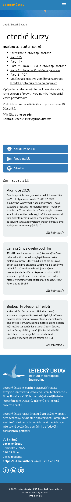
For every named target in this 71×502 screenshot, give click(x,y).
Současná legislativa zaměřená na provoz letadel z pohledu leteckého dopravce (36, 80)
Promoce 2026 (18, 190)
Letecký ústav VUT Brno (30, 489)
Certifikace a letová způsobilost (30, 53)
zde (29, 114)
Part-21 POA (18, 74)
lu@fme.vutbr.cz (53, 489)
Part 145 (16, 57)
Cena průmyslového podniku (29, 248)
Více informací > (54, 232)
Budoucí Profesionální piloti (28, 306)
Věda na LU (22, 158)
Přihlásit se (35, 495)
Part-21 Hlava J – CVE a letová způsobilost (38, 66)
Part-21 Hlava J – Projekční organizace (35, 70)
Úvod (6, 24)
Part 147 (16, 61)
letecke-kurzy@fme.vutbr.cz (33, 118)
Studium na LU (24, 148)
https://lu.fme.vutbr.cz (18, 461)
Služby (19, 168)
